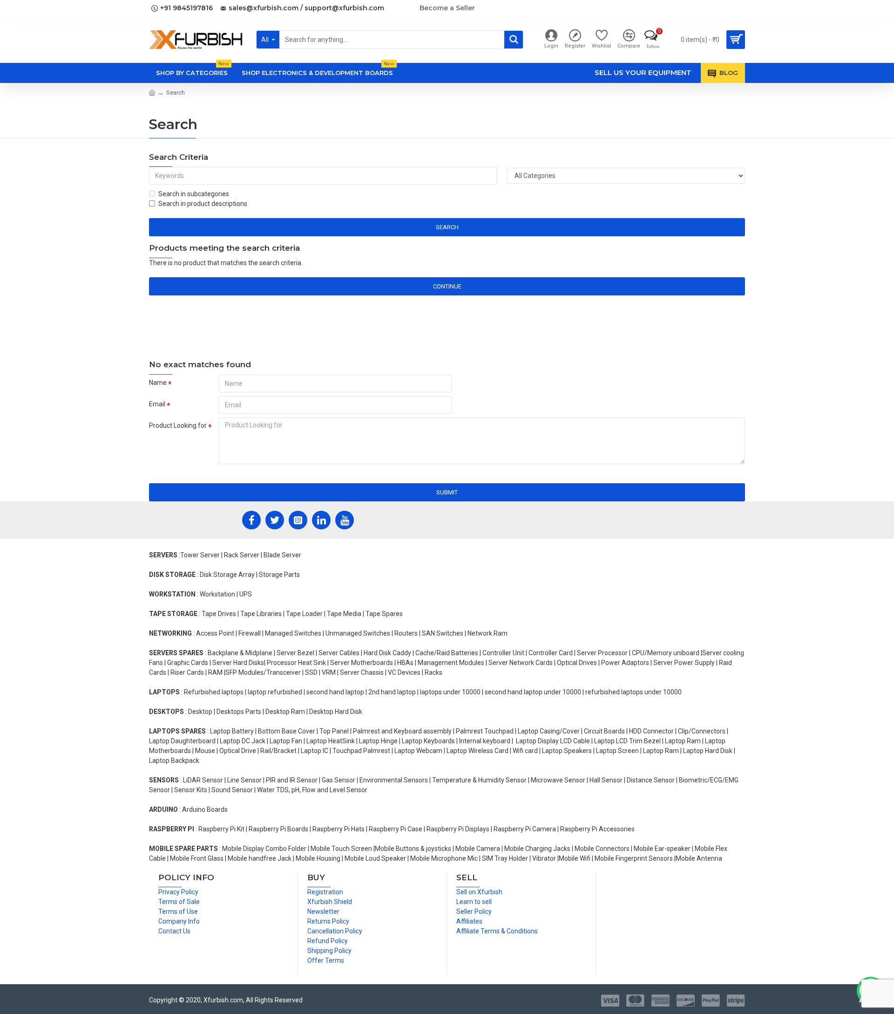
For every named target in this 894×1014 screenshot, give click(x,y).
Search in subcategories (193, 194)
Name (158, 382)
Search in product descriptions (202, 203)
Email (157, 404)
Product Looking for (178, 425)
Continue (447, 286)
